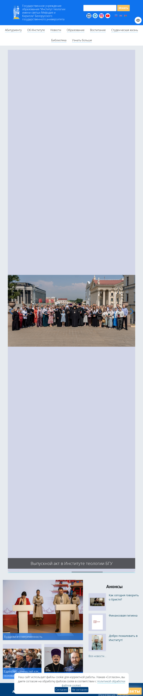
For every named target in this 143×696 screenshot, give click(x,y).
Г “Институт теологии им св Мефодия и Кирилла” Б (43, 12)
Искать (123, 8)
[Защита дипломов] (71, 571)
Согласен (61, 690)
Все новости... (97, 656)
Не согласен (80, 690)
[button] (11, 311)
